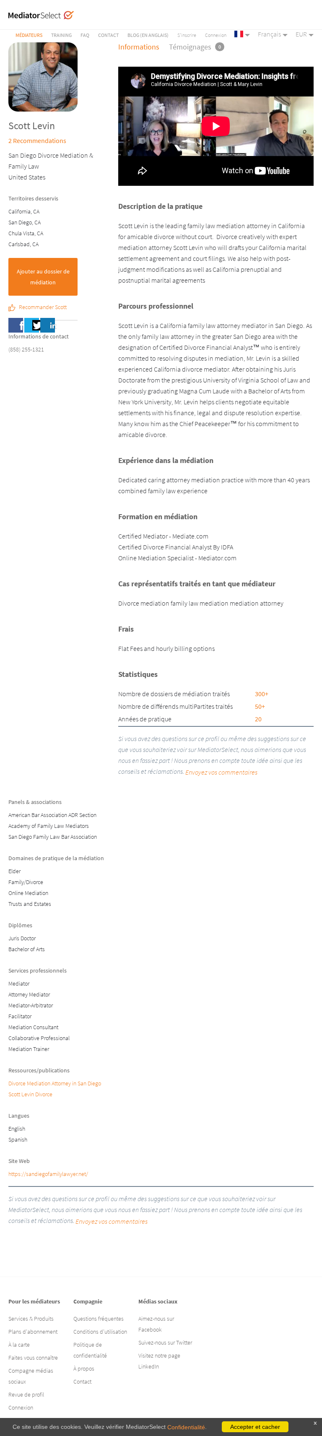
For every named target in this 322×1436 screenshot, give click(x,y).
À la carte (19, 1344)
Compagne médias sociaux (30, 1376)
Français (269, 34)
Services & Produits (31, 1318)
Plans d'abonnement (32, 1331)
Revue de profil (26, 1394)
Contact (108, 35)
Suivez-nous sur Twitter (165, 1342)
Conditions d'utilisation (100, 1331)
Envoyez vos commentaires (111, 1221)
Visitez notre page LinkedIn (159, 1361)
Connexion (215, 35)
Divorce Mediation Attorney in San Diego (54, 1083)
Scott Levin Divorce (30, 1094)
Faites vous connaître (33, 1357)
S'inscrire (186, 35)
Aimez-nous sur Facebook (156, 1324)
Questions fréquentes (98, 1318)
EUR (301, 34)
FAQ (84, 35)
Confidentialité (186, 1427)
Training (61, 35)
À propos (83, 1368)
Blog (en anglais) (148, 35)
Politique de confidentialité (90, 1350)
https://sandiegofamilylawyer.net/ (48, 1174)
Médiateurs (29, 35)
